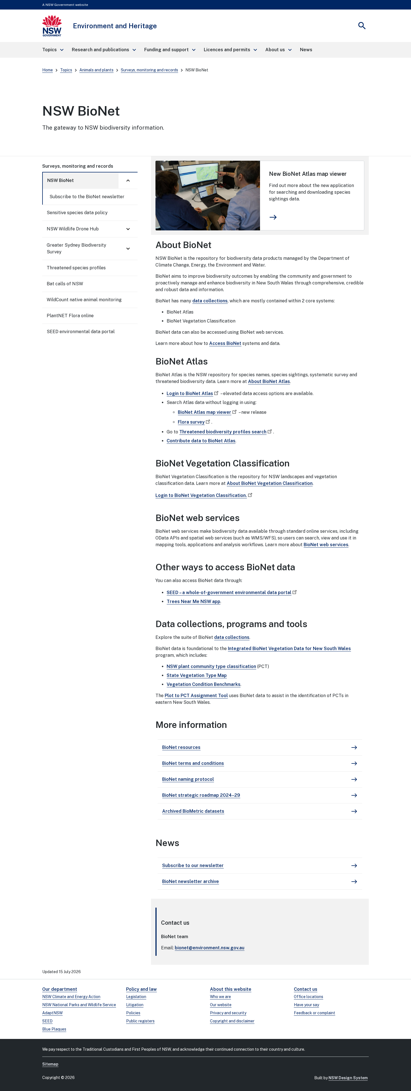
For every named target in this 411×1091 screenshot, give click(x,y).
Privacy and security (228, 1013)
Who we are (220, 996)
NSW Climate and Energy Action (71, 996)
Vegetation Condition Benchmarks (203, 684)
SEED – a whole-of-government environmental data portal (229, 592)
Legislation (136, 996)
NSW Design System (348, 1078)
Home (47, 70)
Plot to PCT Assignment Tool (196, 695)
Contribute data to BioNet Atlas (201, 440)
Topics (66, 70)
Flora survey (191, 422)
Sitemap (50, 1064)
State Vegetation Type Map (197, 675)
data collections (210, 300)
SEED (47, 1021)
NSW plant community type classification (211, 666)
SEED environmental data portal (81, 331)
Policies (133, 1013)
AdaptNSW (52, 1013)
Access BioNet (225, 343)
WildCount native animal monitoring (84, 299)
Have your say (306, 1005)
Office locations (308, 996)
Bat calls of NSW (65, 283)
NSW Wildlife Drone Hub (73, 229)
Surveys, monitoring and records (149, 70)
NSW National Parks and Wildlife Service (79, 1005)
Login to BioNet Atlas (190, 393)
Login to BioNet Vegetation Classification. (201, 495)
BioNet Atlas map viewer (204, 412)
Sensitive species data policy (77, 212)
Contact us (305, 989)
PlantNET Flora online (70, 315)
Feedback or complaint (314, 1013)
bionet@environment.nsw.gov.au (209, 947)
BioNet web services (326, 544)
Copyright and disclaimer (232, 1021)
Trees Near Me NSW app (193, 601)
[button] (52, 50)
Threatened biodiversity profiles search (222, 431)
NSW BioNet (60, 180)
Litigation (134, 1005)
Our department (59, 989)
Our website (221, 1005)
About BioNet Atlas (269, 381)
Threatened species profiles (76, 267)
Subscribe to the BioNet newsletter (86, 196)
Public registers (140, 1021)
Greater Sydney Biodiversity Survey (76, 248)
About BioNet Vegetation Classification (270, 483)
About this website (230, 989)
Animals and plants (96, 70)
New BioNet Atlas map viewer (308, 173)
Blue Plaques (54, 1029)
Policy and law (141, 989)
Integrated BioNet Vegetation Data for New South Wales (289, 648)
